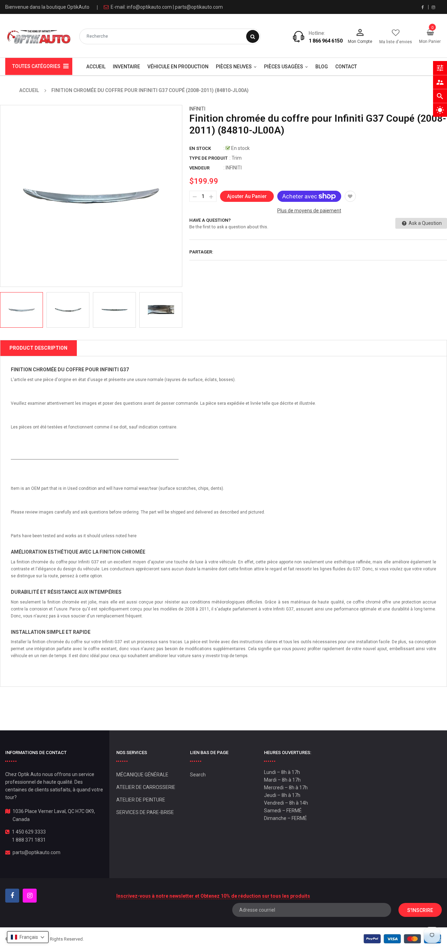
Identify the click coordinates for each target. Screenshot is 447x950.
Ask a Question (425, 223)
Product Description (38, 348)
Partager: (201, 251)
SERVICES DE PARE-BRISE (145, 812)
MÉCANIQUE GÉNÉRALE (142, 774)
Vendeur (199, 167)
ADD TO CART (323, 932)
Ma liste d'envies (395, 41)
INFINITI (197, 109)
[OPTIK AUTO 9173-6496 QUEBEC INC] (402, 938)
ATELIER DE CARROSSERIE (145, 787)
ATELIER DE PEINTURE (140, 800)
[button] (27, 937)
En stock (200, 148)
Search (198, 774)
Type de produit (208, 158)
